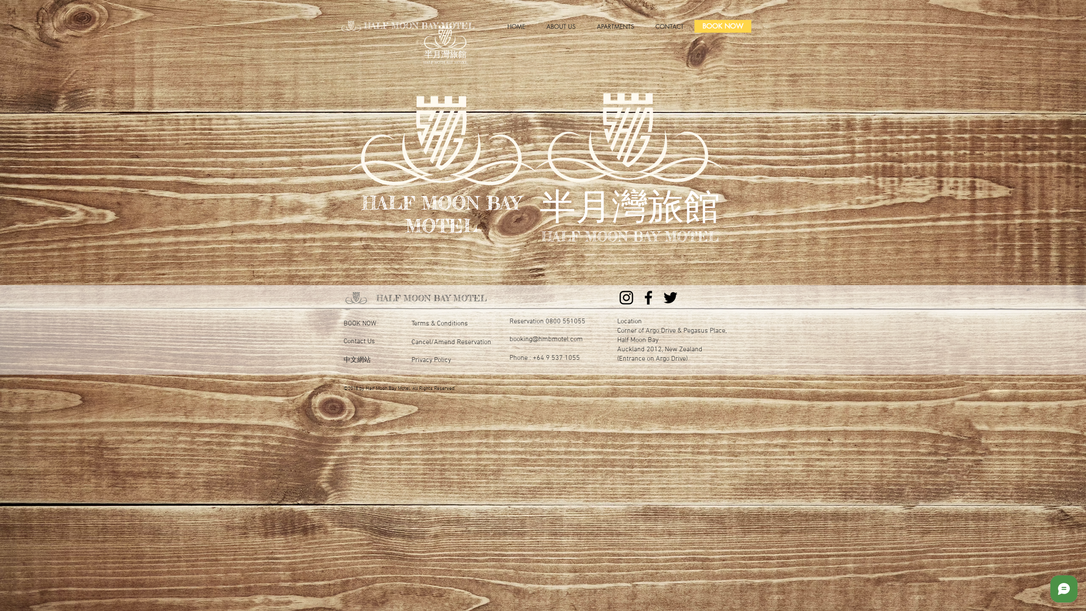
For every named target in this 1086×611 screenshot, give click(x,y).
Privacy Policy (431, 360)
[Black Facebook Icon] (648, 298)
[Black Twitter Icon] (670, 298)
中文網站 (357, 360)
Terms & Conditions (439, 324)
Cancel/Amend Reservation (451, 342)
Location (629, 321)
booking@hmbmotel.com (546, 339)
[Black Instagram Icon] (626, 298)
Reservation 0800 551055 (547, 321)
